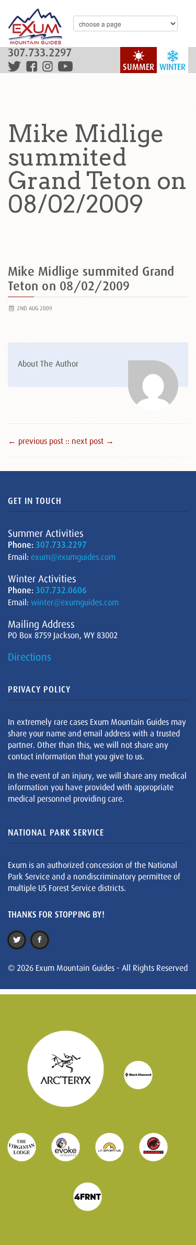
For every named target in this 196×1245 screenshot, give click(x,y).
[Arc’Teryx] (72, 1074)
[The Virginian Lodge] (28, 1146)
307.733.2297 (40, 53)
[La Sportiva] (116, 1146)
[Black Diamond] (144, 1074)
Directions (29, 657)
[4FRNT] (94, 1196)
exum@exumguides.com (73, 556)
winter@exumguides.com (75, 602)
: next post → (90, 440)
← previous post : (37, 440)
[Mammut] (159, 1146)
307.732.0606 (61, 590)
